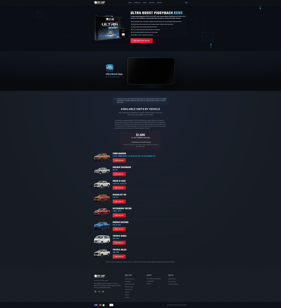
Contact (159, 2)
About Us (127, 292)
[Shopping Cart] (186, 3)
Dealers (151, 2)
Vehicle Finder (129, 289)
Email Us (149, 283)
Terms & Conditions (173, 284)
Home (130, 2)
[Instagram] (99, 291)
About (145, 2)
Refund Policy (172, 279)
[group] (151, 71)
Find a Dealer (119, 160)
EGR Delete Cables (130, 284)
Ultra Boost (128, 281)
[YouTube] (103, 291)
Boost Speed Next (129, 279)
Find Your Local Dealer (141, 40)
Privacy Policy (172, 281)
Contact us (130, 262)
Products (137, 2)
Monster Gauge (129, 286)
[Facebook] (95, 291)
